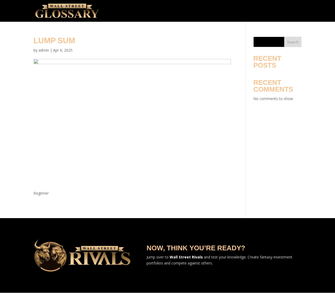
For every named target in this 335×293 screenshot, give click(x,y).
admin (43, 50)
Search (293, 42)
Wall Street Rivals (186, 257)
